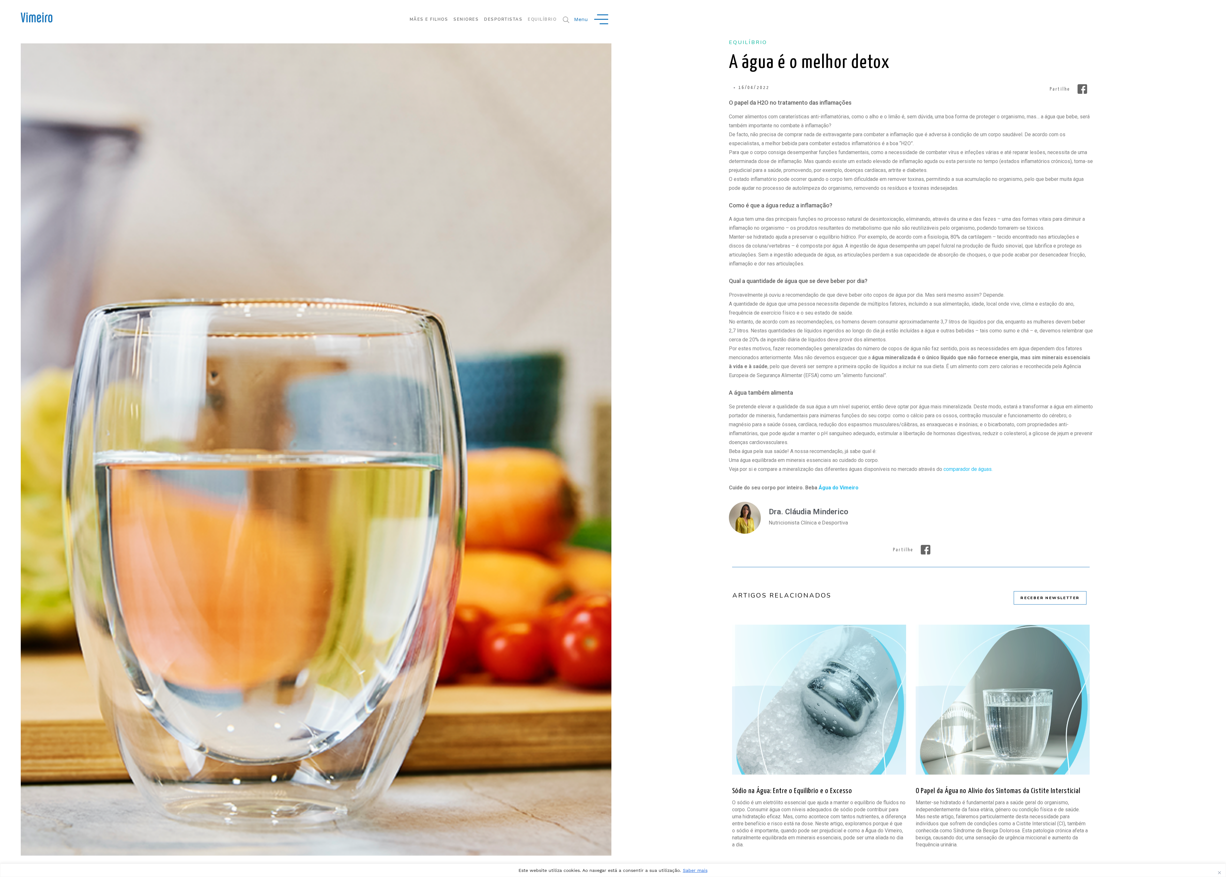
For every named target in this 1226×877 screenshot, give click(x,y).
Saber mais (695, 870)
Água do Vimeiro (839, 488)
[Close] (1219, 873)
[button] (1067, 89)
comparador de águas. (968, 469)
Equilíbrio (748, 42)
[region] (613, 870)
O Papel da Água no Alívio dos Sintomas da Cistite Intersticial (998, 791)
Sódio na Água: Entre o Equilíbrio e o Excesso (792, 791)
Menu (581, 19)
